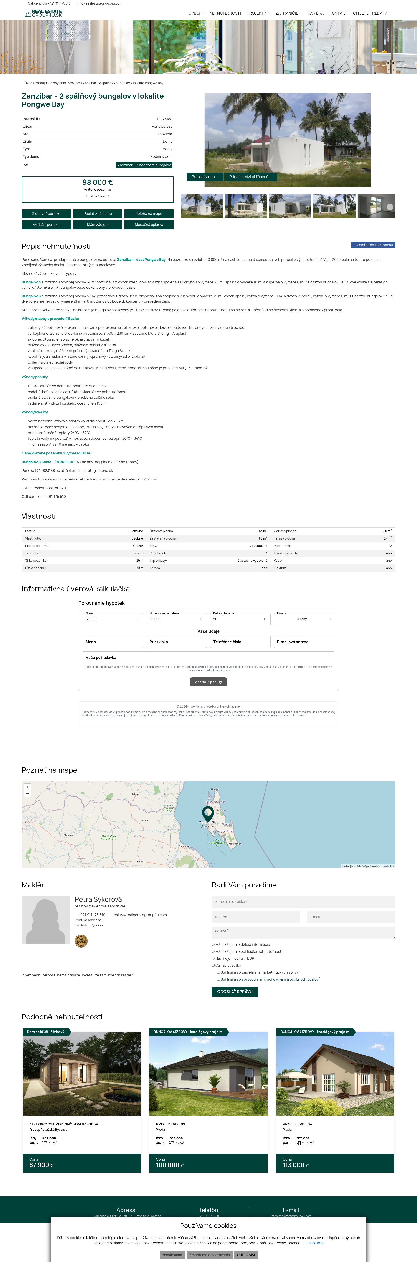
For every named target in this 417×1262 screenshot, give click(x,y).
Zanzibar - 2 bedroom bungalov (144, 165)
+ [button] (27, 787)
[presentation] (185, 140)
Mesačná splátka (149, 225)
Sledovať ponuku (46, 214)
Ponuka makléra (88, 920)
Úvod (28, 83)
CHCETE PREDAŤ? (370, 13)
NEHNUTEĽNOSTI (225, 13)
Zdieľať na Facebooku (375, 245)
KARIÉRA (316, 13)
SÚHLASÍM (246, 1255)
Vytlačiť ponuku (46, 225)
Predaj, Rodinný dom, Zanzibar (58, 83)
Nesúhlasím (172, 1255)
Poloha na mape (149, 214)
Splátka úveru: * (98, 196)
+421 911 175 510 (91, 915)
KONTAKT (339, 13)
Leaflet (345, 866)
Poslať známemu (98, 214)
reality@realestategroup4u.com (139, 915)
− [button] (27, 793)
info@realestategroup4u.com (291, 1216)
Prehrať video (204, 177)
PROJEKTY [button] (257, 13)
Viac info (316, 1243)
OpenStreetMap (372, 866)
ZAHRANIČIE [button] (287, 13)
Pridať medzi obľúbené (249, 177)
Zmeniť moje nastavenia (209, 1255)
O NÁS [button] (195, 13)
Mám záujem (97, 225)
